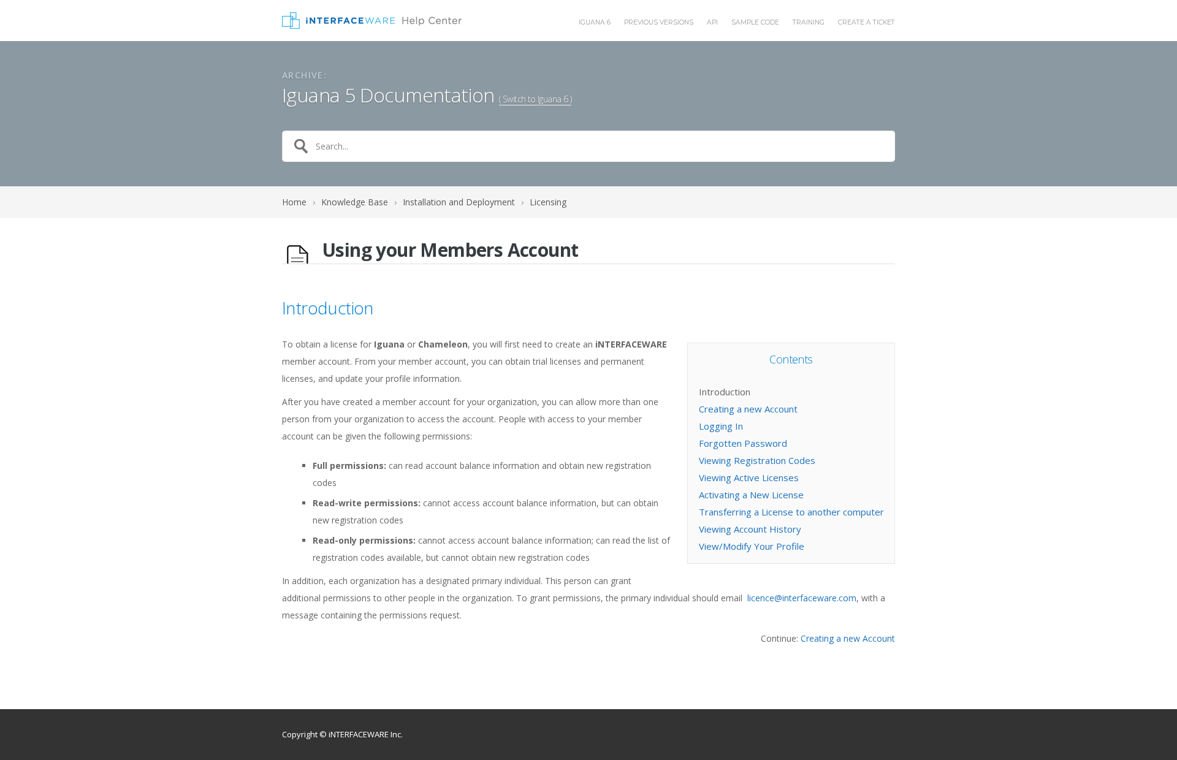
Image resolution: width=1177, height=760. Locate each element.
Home (294, 202)
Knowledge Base (354, 202)
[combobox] (588, 146)
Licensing (548, 202)
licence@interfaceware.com (801, 598)
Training (809, 23)
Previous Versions (658, 23)
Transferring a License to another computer (791, 512)
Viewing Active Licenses (749, 477)
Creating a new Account (748, 409)
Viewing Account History (750, 529)
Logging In (721, 426)
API (712, 23)
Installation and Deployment (459, 202)
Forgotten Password (743, 443)
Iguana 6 (595, 23)
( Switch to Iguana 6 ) (535, 99)
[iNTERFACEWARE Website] (372, 20)
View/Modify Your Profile (751, 546)
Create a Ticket (866, 23)
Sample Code (755, 23)
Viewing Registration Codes (757, 460)
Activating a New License (751, 494)
